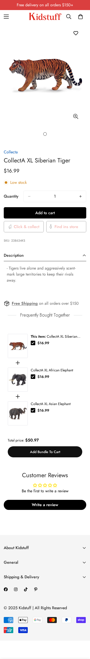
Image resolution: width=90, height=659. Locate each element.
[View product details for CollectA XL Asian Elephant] (18, 413)
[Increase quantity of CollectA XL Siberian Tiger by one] (80, 196)
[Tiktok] (26, 589)
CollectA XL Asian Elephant (50, 403)
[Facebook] (6, 589)
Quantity (11, 196)
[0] (80, 16)
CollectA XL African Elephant (52, 370)
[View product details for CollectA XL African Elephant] (18, 380)
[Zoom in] (75, 116)
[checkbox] (33, 343)
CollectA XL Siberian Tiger (54, 336)
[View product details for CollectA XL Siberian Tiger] (18, 346)
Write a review (45, 505)
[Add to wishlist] (75, 33)
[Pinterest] (36, 589)
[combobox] (70, 16)
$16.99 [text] (43, 342)
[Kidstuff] (45, 16)
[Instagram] (16, 589)
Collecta (11, 152)
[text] (45, 315)
